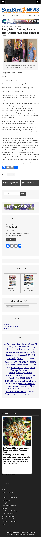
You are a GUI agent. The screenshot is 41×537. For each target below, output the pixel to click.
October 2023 (8, 26)
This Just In (13, 227)
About (4, 489)
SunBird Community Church (19, 387)
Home (4, 487)
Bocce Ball (19, 346)
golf (16, 361)
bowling (31, 346)
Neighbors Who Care (15, 375)
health (22, 361)
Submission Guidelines (9, 519)
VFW (30, 394)
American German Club (22, 344)
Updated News (12, 224)
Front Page (17, 26)
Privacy (4, 524)
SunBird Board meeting (16, 386)
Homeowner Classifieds (9, 505)
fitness (20, 358)
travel (14, 394)
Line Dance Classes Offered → (28, 183)
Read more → (11, 239)
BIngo (11, 346)
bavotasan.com (30, 534)
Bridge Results (14, 349)
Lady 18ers (11, 174)
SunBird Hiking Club (30, 389)
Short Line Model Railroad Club (21, 382)
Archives (6, 328)
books (26, 347)
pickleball (10, 380)
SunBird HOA (8, 324)
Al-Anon (8, 343)
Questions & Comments (9, 521)
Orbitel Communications (11, 326)
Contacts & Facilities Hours (10, 497)
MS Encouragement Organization (20, 371)
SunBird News (20, 532)
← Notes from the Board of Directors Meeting (10, 183)
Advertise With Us (7, 492)
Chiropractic (30, 349)
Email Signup (6, 500)
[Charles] (20, 21)
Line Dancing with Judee (23, 367)
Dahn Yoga (22, 355)
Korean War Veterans (25, 364)
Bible (7, 346)
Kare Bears (10, 364)
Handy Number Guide (8, 503)
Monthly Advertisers (8, 513)
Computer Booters (14, 351)
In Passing (31, 361)
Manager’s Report (19, 370)
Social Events (29, 383)
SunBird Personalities (16, 391)
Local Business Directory (9, 511)
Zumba (34, 394)
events (11, 358)
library (8, 367)
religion (17, 381)
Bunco (24, 349)
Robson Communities (8, 516)
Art (35, 343)
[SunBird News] (20, 8)
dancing (30, 354)
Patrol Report (25, 377)
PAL (17, 378)
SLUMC (21, 384)
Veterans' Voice (23, 394)
